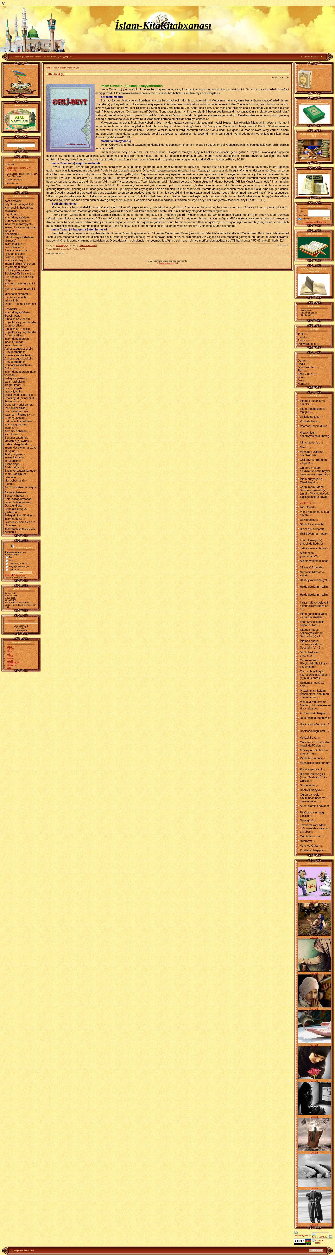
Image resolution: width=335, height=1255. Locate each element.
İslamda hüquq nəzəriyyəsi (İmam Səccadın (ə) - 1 (312, 633)
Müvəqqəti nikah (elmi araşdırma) (314, 751)
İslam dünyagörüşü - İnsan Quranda (17, 340)
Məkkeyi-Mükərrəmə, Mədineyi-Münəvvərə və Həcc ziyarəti (315, 705)
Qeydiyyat (62, 57)
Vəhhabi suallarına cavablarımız (311, 453)
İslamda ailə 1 (13, 247)
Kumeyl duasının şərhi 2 (19, 283)
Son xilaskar (308, 785)
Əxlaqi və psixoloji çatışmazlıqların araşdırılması (15, 381)
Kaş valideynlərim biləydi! (20, 487)
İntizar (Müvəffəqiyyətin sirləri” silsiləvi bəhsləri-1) (314, 606)
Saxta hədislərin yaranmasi (310, 653)
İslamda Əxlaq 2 (14, 257)
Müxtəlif (314, 901)
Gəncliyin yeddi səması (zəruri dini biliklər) (19, 406)
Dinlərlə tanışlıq (309, 416)
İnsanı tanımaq (13, 345)
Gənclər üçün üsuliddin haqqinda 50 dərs (314, 744)
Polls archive (19, 575)
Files (55, 68)
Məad (303, 447)
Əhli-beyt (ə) (73, 68)
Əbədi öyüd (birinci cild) (19, 398)
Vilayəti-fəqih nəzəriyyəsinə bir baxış (314, 434)
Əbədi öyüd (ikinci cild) (18, 394)
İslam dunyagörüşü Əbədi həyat (312, 480)
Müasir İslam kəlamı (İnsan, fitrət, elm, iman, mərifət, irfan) (315, 694)
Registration (164, 263)
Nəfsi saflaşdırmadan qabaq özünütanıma (17, 500)
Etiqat (62, 68)
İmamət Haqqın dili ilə (313, 426)
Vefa (9, 667)
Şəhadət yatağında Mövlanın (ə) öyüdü (16, 439)
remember (306, 218)
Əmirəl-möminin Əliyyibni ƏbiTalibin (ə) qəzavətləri (314, 663)
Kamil (9, 651)
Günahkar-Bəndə (308, 313)
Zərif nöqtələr (12, 201)
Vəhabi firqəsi (308, 737)
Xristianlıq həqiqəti (311, 850)
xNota (10, 660)
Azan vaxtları (306, 373)
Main (48, 68)
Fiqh (300, 370)
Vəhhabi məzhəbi (311, 758)
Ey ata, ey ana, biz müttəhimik (16, 298)
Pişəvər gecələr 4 (311, 769)
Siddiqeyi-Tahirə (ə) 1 (17, 273)
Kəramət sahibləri (15, 431)
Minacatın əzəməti (16, 293)
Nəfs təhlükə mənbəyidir (315, 717)
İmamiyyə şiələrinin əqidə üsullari (312, 623)
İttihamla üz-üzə (310, 442)
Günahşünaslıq (14, 417)
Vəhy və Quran (309, 845)
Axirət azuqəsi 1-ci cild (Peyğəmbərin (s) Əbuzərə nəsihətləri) (18, 362)
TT (8, 653)
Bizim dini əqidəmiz (312, 529)
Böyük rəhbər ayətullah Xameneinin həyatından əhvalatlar (19, 207)
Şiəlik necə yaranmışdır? (308, 554)
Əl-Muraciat (307, 519)
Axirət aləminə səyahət (314, 805)
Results (8, 575)
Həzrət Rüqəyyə (310, 790)
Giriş (70, 57)
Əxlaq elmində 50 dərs (18, 515)
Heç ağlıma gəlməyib (19, 566)
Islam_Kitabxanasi (88, 245)
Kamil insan (11, 434)
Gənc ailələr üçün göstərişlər (15, 510)
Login (174, 263)
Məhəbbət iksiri (14, 480)
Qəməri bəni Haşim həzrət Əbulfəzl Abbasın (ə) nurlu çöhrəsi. (315, 675)
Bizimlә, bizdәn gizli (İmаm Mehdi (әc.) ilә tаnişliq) (313, 777)
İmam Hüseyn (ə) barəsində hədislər (311, 542)
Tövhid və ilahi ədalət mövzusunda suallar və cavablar (314, 828)
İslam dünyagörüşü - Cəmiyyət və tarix (17, 219)
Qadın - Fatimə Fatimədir (20, 303)
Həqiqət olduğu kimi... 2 (314, 731)
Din (300, 380)
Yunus (10, 656)
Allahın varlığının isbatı (314, 560)
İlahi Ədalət (307, 507)
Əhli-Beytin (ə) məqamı (314, 533)
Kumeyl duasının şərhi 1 (19, 288)
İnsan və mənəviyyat (17, 224)
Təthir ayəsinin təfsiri (313, 548)
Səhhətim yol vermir (18, 563)
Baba (9, 646)
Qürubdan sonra (310, 836)
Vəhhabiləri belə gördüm (315, 762)
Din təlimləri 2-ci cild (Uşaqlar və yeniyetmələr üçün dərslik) (20, 322)
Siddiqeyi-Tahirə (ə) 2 (17, 270)
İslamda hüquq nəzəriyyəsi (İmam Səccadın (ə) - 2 (312, 644)
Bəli (10, 557)
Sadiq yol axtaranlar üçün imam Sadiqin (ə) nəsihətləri (20, 474)
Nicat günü (306, 820)
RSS (322, 57)
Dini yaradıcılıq (307, 343)
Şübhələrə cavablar (312, 524)
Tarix (301, 333)
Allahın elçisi (12, 467)
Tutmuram (14, 569)
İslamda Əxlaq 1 (14, 260)
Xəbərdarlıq (11, 234)
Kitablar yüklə (306, 315)
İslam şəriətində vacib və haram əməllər (313, 615)
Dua (300, 377)
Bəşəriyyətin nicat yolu (314, 580)
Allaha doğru (12, 464)
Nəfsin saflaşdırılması (18, 421)
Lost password (310, 222)
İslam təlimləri (306, 367)
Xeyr (11, 560)
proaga (10, 658)
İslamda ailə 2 (13, 243)
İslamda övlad (13, 518)
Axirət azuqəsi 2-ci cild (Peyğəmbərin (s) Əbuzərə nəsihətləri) (18, 352)
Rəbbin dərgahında (16, 444)
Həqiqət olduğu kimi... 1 (314, 724)
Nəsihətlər (10, 309)
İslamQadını (306, 310)
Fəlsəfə (302, 340)
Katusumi (11, 665)
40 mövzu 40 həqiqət (313, 713)
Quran (302, 360)
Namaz (302, 383)
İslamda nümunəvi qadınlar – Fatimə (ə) (17, 413)
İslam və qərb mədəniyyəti (13, 389)
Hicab (8, 483)
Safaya (10, 649)
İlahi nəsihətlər (13, 401)
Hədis (301, 364)
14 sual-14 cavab (311, 567)
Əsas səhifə (16, 57)
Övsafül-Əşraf (13, 505)
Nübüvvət (306, 841)
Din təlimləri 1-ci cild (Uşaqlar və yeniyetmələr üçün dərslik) (20, 332)
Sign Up (322, 222)
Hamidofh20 (13, 663)
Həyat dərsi (11, 214)
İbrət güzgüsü (13, 454)
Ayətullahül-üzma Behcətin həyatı (15, 494)
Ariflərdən (10, 368)
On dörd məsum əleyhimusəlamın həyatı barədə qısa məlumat (315, 471)
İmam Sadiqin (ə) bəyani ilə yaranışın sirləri (19, 265)
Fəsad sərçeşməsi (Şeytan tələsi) (16, 252)
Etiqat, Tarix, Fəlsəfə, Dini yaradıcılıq (39, 57)
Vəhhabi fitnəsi (309, 421)
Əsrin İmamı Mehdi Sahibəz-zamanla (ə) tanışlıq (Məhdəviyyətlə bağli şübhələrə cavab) (314, 491)
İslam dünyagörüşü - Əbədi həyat (17, 314)
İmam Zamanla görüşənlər (14, 459)
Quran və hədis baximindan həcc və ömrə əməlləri (312, 798)
